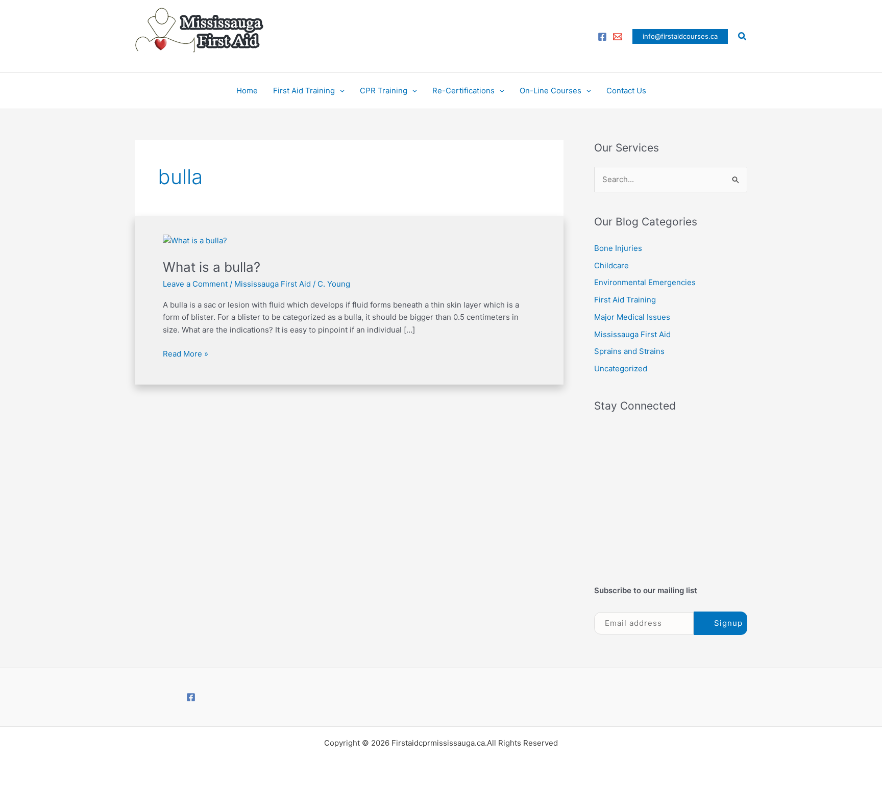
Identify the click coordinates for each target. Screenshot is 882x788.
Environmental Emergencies (645, 282)
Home (247, 90)
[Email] (617, 36)
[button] (680, 36)
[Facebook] (602, 36)
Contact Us (626, 90)
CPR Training (383, 90)
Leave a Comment (195, 284)
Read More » (185, 353)
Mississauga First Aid (272, 284)
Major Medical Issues (632, 317)
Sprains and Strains (629, 351)
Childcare (611, 265)
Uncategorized (620, 368)
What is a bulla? (211, 267)
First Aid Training (304, 90)
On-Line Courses (550, 90)
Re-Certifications (463, 90)
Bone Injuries (618, 248)
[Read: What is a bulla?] (195, 240)
